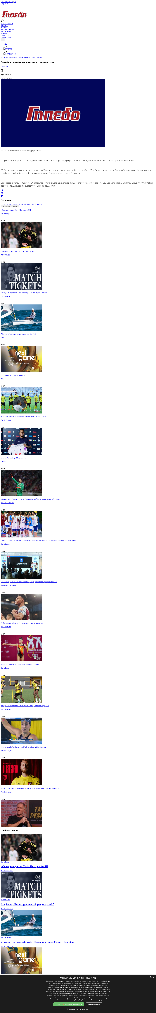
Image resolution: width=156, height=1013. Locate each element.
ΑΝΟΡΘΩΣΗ (5, 900)
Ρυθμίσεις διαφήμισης (81, 998)
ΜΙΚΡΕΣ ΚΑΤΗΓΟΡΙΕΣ (20, 57)
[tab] (6, 206)
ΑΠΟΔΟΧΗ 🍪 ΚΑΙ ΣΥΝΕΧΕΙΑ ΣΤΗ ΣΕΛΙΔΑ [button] (69, 1004)
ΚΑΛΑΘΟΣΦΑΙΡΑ (7, 29)
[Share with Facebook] (2, 190)
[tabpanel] (78, 517)
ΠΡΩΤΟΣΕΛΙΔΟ (7, 2)
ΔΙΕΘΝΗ (4, 28)
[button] (78, 1009)
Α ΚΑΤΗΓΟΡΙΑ (10, 54)
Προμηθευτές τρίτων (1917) (75, 989)
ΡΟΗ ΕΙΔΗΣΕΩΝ (7, 24)
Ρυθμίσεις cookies (84, 1000)
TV (15, 2)
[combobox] (151, 977)
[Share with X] (2, 193)
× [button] (153, 977)
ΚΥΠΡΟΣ (4, 26)
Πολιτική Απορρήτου (97, 1000)
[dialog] (78, 994)
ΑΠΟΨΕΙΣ (4, 35)
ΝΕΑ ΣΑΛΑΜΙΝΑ (35, 57)
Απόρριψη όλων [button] (94, 1004)
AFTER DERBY (7, 37)
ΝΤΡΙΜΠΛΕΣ (6, 33)
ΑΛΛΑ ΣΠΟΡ (6, 31)
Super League (5, 862)
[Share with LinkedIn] (2, 195)
